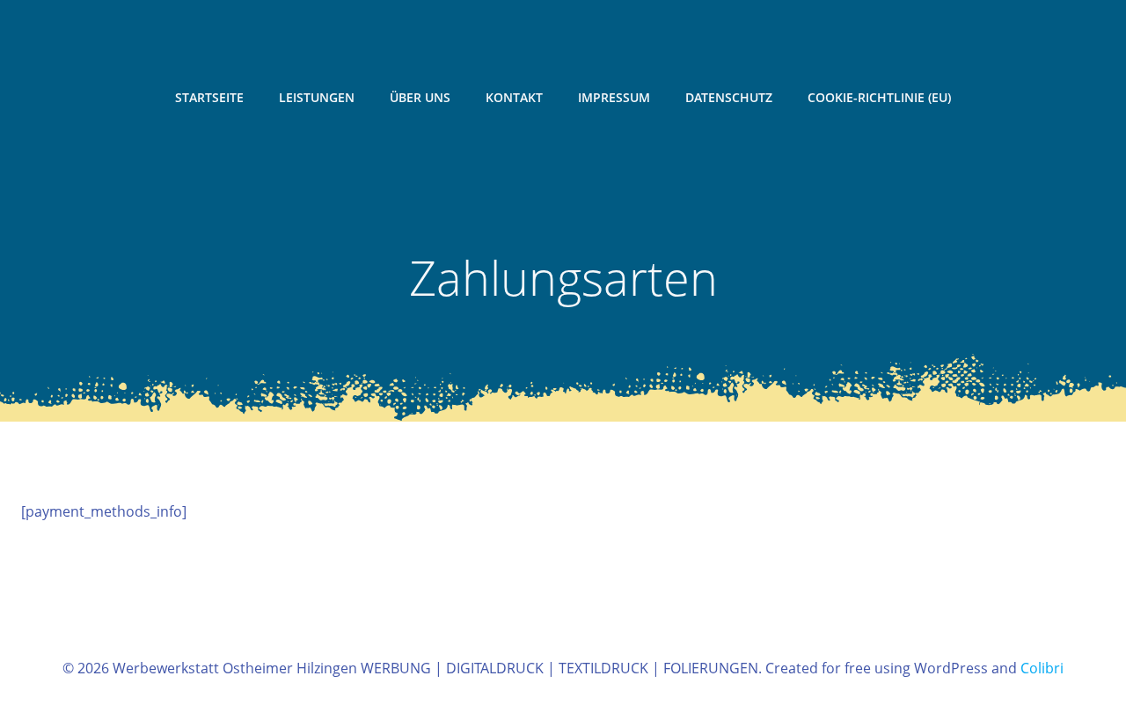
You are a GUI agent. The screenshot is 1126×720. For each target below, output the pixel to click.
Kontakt (514, 97)
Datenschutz (728, 97)
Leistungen (317, 97)
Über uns (420, 97)
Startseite (209, 97)
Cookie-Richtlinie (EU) (879, 97)
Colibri (1042, 668)
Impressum (614, 97)
